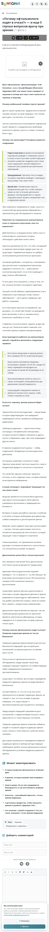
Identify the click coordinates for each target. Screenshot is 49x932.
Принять (25, 926)
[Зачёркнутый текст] (16, 872)
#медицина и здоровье (16, 826)
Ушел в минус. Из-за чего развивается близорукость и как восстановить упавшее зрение (24, 787)
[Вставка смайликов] (20, 872)
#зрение (18, 822)
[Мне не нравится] (37, 38)
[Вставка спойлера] (31, 872)
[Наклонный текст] (9, 872)
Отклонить (25, 921)
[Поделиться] (13, 38)
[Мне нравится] (31, 38)
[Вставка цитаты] (27, 872)
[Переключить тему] (46, 4)
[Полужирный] (5, 872)
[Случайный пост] (41, 4)
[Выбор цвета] (24, 872)
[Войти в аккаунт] (32, 4)
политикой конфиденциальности (16, 915)
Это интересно (11, 13)
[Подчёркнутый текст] (12, 872)
